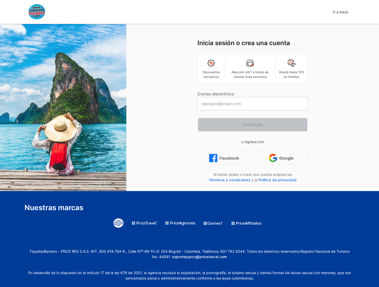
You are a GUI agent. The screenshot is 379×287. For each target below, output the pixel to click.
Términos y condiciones (229, 180)
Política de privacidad (277, 180)
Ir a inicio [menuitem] (340, 12)
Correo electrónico (215, 94)
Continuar (253, 124)
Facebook (229, 158)
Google (286, 158)
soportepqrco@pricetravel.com (199, 257)
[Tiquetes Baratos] (37, 12)
